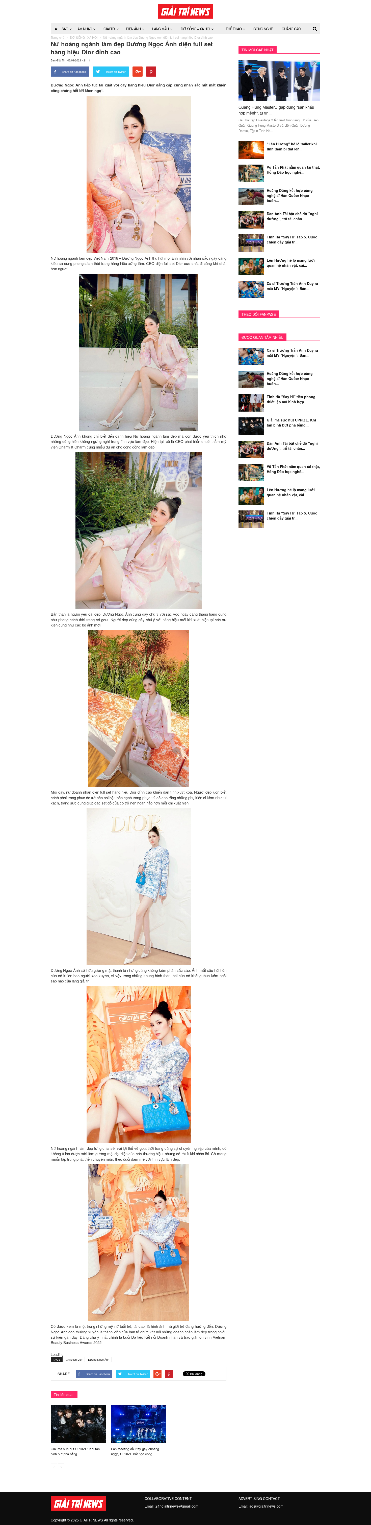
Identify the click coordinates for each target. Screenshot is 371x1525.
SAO (65, 28)
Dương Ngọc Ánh (98, 1359)
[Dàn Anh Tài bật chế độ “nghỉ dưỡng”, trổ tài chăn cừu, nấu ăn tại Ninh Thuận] (251, 219)
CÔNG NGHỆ (263, 28)
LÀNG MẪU (160, 28)
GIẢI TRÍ (109, 28)
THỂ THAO (234, 28)
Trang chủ (57, 37)
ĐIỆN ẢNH (133, 28)
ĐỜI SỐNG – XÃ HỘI (195, 28)
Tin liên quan (64, 1394)
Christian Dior (74, 1359)
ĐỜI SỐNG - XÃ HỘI (83, 37)
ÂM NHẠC (84, 28)
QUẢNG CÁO (291, 28)
